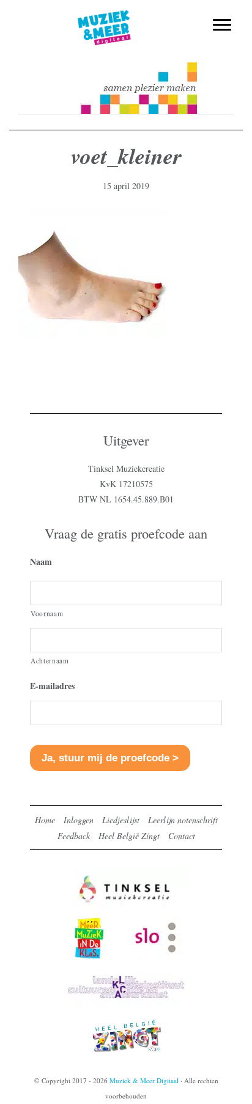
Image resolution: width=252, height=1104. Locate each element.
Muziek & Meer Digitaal (126, 16)
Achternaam (50, 660)
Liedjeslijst (120, 820)
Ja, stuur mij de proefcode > (110, 758)
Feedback (73, 835)
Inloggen (79, 820)
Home (45, 820)
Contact (181, 835)
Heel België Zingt (129, 835)
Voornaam (47, 613)
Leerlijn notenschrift (183, 820)
